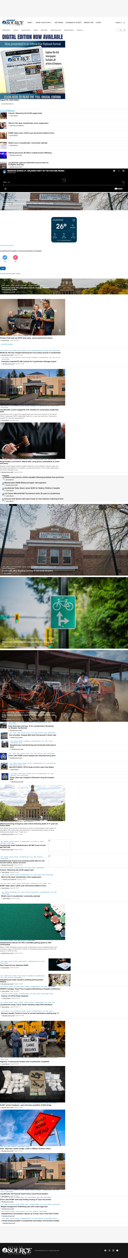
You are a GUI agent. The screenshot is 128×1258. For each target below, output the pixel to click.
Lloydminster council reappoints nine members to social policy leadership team (29, 411)
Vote (2, 268)
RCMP (50, 350)
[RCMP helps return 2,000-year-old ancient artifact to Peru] (3, 135)
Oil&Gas (42, 841)
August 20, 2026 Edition (9, 100)
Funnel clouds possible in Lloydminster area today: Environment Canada (30, 1221)
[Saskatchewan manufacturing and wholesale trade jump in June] (5, 744)
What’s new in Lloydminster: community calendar (27, 143)
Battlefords (12, 1057)
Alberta (8, 199)
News (55, 199)
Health (27, 1204)
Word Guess (44, 30)
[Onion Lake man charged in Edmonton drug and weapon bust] (5, 776)
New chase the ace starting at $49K (14, 965)
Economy (11, 841)
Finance (31, 459)
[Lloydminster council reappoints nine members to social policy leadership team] (32, 387)
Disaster (11, 986)
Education (11, 821)
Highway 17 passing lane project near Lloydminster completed (24, 1062)
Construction (7, 975)
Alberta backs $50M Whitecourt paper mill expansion (25, 483)
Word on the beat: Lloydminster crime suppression (28, 123)
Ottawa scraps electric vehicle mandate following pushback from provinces (34, 477)
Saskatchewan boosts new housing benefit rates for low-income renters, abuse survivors (22, 862)
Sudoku (36, 30)
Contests (15, 30)
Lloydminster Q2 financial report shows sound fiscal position (24, 1194)
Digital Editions (6, 30)
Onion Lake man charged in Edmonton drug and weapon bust (32, 778)
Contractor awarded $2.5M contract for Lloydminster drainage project (28, 361)
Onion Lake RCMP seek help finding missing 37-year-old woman (25, 1199)
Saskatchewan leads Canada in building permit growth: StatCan (21, 981)
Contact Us (80, 30)
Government (35, 199)
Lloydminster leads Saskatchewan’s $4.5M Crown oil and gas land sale (22, 846)
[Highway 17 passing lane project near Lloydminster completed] (32, 1039)
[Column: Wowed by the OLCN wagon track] (3, 115)
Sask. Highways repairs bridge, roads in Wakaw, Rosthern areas (25, 1149)
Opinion (33, 867)
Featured (29, 199)
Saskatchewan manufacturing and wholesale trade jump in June (33, 746)
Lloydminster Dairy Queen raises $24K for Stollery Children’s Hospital (32, 488)
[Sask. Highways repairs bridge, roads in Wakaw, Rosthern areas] (32, 1128)
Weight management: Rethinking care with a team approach (24, 1207)
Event (6, 993)
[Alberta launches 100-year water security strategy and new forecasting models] (64, 286)
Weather (55, 1218)
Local (51, 199)
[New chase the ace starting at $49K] (60, 964)
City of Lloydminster (15, 199)
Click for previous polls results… (11, 273)
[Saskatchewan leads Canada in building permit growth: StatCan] (60, 980)
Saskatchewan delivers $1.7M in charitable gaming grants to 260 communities (25, 944)
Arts (5, 883)
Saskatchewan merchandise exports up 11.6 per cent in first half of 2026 (29, 1214)
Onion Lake (41, 732)
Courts (10, 350)
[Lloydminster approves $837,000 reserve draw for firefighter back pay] (3, 165)
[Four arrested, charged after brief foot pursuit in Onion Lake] (4, 735)
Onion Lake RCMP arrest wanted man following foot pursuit (31, 756)
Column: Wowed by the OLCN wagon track (25, 113)
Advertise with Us (69, 30)
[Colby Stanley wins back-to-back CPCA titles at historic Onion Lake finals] (64, 686)
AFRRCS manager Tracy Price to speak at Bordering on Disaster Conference (30, 989)
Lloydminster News (44, 199)
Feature (24, 199)
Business (11, 459)
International (34, 883)
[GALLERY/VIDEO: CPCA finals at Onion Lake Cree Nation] (4, 766)
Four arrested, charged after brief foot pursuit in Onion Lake (32, 735)
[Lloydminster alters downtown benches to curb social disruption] (64, 540)
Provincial (42, 285)
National (50, 459)
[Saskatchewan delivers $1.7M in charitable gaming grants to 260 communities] (32, 922)
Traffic (2, 1059)
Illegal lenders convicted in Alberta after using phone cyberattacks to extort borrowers (29, 462)
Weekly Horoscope (56, 30)
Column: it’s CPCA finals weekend (14, 996)
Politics (5, 201)
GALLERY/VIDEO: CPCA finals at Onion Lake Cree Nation (31, 767)
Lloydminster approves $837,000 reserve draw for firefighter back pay (28, 164)
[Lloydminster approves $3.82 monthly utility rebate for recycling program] (64, 201)
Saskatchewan (11, 201)
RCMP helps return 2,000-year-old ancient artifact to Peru (31, 133)
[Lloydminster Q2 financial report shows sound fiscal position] (32, 1171)
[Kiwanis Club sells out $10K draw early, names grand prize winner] (32, 317)
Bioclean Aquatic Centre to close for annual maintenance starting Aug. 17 (30, 1013)
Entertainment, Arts (15, 892)
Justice (29, 350)
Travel (53, 1002)
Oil (38, 841)
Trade (20, 742)
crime (14, 350)
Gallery (30, 763)
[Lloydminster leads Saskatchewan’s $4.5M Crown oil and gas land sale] (60, 845)
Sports (53, 712)
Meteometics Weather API (66, 240)
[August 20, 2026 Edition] (32, 66)
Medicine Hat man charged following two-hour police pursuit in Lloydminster (30, 353)
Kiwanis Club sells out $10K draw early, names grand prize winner (26, 338)
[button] (124, 22)
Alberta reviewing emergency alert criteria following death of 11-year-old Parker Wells (29, 825)
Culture (12, 712)
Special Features (26, 30)
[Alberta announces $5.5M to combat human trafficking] (3, 155)
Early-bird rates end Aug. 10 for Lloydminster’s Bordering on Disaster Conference (30, 727)
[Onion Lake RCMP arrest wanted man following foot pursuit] (3, 756)
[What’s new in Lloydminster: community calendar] (3, 145)
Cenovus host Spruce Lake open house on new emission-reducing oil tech (33, 499)
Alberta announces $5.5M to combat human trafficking (30, 153)
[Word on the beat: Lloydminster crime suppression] (3, 125)
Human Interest (26, 883)
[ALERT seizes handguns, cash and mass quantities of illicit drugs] (32, 1084)
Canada (16, 459)
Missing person (32, 1197)
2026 (4, 199)
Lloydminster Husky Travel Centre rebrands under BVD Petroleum (26, 1005)
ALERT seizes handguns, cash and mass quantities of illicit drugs (25, 1105)
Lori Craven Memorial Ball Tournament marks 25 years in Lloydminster (32, 493)
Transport (12, 639)
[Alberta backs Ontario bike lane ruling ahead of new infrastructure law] (64, 613)
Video (46, 335)
